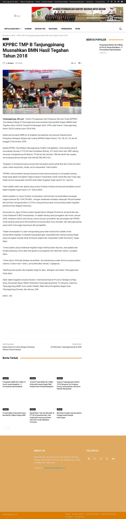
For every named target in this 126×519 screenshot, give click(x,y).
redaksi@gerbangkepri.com (54, 468)
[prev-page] (4, 428)
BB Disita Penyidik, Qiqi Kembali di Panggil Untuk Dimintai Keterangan (69, 415)
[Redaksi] (4, 63)
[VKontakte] (113, 458)
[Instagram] (111, 1)
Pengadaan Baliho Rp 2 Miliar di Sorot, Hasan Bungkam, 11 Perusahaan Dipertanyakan (14, 384)
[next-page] (8, 428)
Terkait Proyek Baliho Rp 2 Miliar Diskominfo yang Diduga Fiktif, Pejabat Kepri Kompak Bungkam (41, 384)
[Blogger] (88, 458)
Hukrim (12, 35)
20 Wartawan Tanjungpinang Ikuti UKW (66, 347)
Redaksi (11, 63)
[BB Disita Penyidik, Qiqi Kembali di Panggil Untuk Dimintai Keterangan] (69, 401)
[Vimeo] (118, 1)
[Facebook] (108, 1)
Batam (60, 409)
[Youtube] (121, 1)
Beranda (6, 35)
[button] (120, 29)
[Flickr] (100, 458)
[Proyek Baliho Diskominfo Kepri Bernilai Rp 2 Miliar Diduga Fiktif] (15, 401)
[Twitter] (115, 1)
